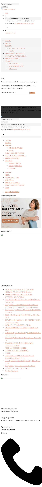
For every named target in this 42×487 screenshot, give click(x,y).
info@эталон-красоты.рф (24, 23)
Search (4, 6)
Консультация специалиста (15, 155)
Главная (8, 140)
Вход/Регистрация (12, 192)
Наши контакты (15, 163)
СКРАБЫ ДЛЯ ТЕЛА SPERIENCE (16, 351)
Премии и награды (15, 148)
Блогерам (12, 168)
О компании (9, 180)
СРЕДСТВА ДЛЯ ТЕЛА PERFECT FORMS (20, 366)
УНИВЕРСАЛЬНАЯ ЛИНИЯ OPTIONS (18, 295)
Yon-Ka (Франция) (11, 371)
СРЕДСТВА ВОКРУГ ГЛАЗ (14, 297)
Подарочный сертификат (14, 153)
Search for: (4, 93)
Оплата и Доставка (12, 158)
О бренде (8, 145)
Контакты (8, 161)
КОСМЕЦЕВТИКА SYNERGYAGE (17, 368)
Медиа (11, 150)
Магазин (8, 143)
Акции (7, 188)
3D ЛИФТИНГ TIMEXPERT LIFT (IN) (18, 325)
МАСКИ (7, 353)
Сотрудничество (15, 166)
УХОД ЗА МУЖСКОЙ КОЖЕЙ (15, 348)
